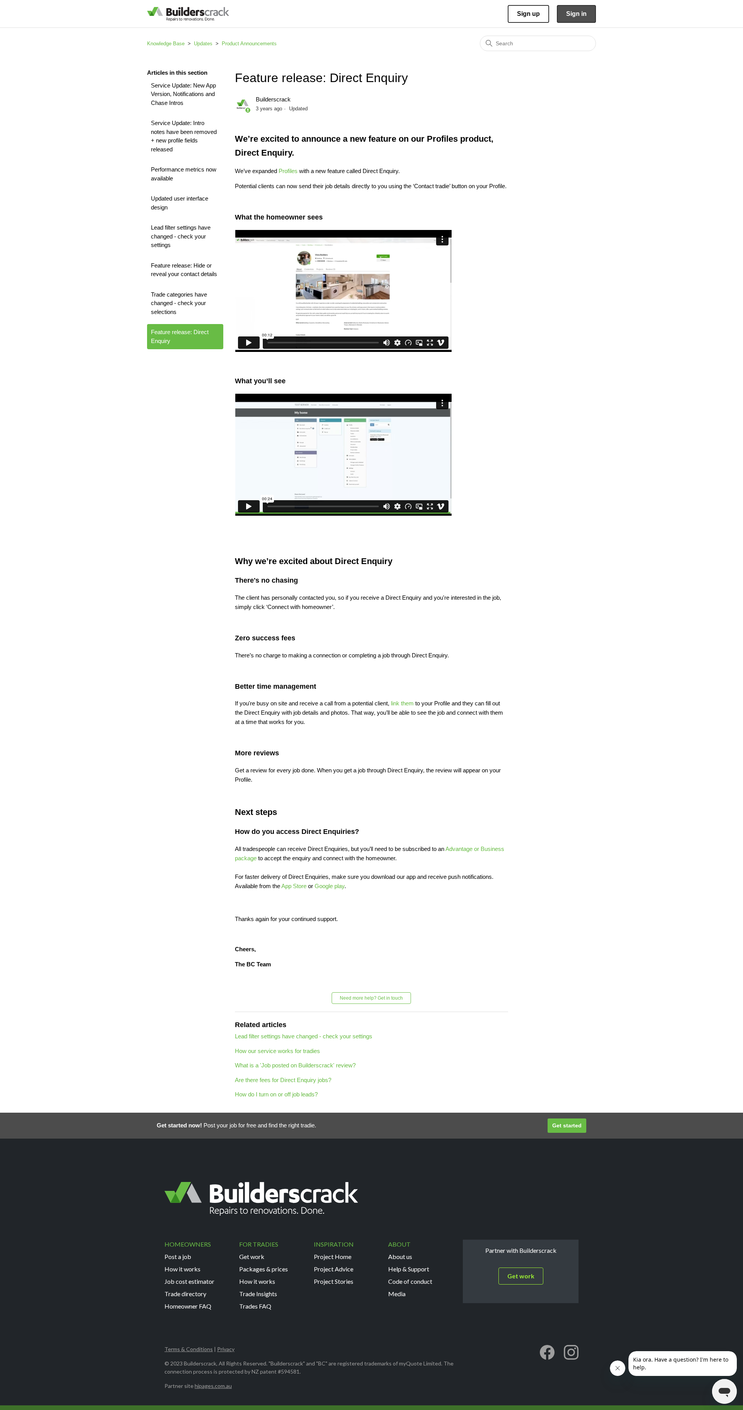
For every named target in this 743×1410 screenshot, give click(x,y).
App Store (293, 886)
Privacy (226, 1349)
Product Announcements (249, 43)
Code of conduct (410, 1281)
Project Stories (333, 1281)
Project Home (332, 1256)
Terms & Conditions (188, 1349)
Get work (251, 1256)
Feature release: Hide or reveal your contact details (184, 270)
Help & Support (408, 1269)
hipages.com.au (213, 1386)
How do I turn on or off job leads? (276, 1094)
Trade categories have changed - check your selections (179, 303)
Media (397, 1293)
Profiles (288, 171)
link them (402, 703)
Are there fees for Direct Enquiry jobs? (283, 1080)
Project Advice (333, 1269)
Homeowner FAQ (187, 1306)
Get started (567, 1125)
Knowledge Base (166, 43)
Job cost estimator (189, 1281)
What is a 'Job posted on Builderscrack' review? (295, 1065)
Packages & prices (263, 1269)
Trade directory (185, 1293)
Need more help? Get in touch (371, 998)
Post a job (177, 1256)
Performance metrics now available (183, 174)
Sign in (576, 13)
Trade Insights (258, 1293)
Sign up (528, 13)
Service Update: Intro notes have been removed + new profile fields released (184, 136)
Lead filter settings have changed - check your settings (181, 236)
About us (400, 1256)
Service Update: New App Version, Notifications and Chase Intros (183, 94)
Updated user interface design (179, 203)
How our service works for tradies (277, 1051)
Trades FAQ (255, 1306)
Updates (203, 43)
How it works (182, 1269)
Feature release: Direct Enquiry (180, 336)
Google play (329, 886)
